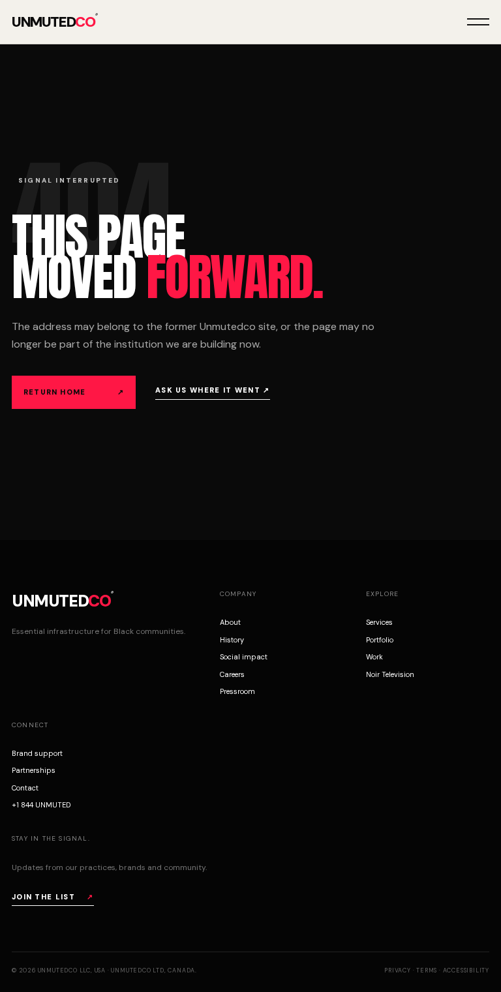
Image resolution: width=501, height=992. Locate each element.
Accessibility (466, 970)
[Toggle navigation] (478, 22)
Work (374, 656)
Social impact (243, 656)
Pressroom (237, 691)
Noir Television (390, 674)
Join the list (53, 896)
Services (379, 622)
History (232, 639)
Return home (73, 392)
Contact (25, 787)
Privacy (397, 970)
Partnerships (33, 770)
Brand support (37, 753)
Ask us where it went (212, 390)
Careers (232, 674)
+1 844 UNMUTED (41, 804)
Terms (426, 970)
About (230, 622)
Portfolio (379, 639)
